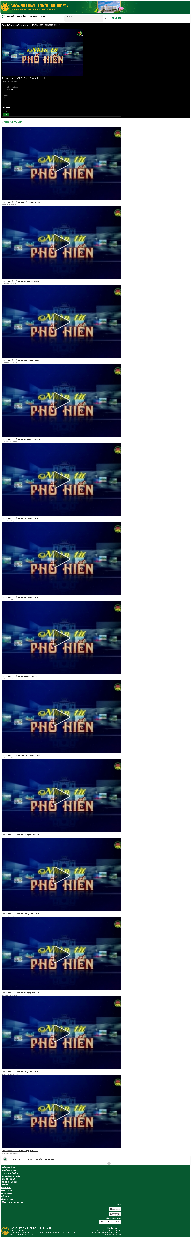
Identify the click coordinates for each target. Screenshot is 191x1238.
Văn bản (5, 1185)
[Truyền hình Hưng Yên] (6, 1234)
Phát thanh (33, 16)
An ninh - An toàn (7, 1190)
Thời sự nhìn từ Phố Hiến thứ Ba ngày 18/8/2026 (20, 597)
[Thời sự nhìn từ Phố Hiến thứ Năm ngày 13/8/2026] (61, 954)
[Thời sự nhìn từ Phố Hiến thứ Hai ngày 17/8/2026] (61, 637)
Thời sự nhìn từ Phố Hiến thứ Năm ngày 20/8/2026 (21, 439)
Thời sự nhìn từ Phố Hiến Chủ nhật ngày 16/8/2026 (21, 755)
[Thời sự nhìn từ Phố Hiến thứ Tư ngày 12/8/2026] (61, 1033)
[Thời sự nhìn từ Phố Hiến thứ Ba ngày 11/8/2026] (61, 1112)
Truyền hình (21, 16)
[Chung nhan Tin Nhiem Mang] (12, 1202)
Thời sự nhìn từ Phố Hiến (26, 25)
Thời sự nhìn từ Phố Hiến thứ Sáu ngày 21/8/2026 (20, 360)
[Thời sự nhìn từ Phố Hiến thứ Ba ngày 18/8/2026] (61, 558)
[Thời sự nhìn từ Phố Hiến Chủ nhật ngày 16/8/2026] (61, 717)
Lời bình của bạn (13, 87)
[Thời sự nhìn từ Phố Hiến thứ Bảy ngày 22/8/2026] (61, 242)
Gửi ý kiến (10, 89)
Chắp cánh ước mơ (8, 1167)
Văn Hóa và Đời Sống (9, 1170)
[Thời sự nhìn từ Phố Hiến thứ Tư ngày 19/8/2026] (61, 479)
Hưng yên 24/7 (6, 1188)
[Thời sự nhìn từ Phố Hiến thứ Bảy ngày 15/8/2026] (61, 796)
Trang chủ (10, 16)
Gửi (6, 114)
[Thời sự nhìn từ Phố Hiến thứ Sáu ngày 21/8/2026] (61, 321)
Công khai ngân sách (9, 1182)
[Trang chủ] (5, 1159)
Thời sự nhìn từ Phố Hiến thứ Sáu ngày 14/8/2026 (20, 913)
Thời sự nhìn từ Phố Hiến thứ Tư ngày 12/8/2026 (20, 1071)
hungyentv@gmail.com (99, 1232)
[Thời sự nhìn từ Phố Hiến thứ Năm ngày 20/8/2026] (61, 400)
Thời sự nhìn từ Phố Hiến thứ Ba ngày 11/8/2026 (20, 1151)
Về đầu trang (116, 1163)
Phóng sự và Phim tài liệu (11, 1176)
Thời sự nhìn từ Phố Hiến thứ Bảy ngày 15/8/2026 (20, 834)
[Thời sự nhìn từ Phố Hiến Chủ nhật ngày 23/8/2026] (61, 163)
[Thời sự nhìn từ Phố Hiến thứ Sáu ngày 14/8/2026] (61, 875)
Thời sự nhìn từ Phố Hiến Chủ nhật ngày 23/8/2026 (21, 202)
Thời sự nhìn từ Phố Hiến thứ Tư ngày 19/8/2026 (20, 518)
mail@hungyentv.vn (114, 1232)
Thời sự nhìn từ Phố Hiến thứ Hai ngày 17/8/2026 (20, 676)
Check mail (49, 1159)
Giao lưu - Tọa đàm (8, 1179)
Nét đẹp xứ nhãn (7, 1193)
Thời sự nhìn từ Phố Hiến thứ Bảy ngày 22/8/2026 (20, 281)
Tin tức (42, 16)
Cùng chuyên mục (13, 122)
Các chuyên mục (7, 1199)
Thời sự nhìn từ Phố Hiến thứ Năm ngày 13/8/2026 (20, 992)
